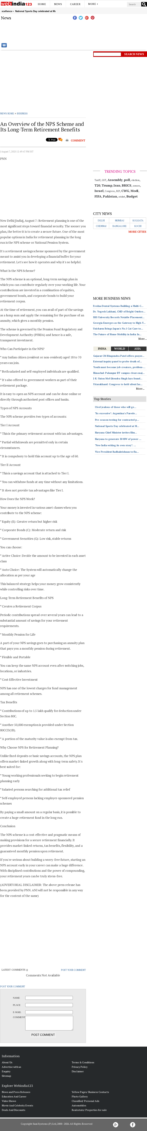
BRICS (127, 185)
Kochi (138, 226)
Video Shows (9, 1101)
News (58, 4)
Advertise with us (11, 1067)
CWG (125, 191)
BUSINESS (22, 113)
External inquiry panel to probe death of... (117, 361)
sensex (136, 185)
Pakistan (110, 196)
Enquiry (6, 1071)
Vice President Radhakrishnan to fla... (117, 451)
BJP (118, 191)
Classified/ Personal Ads (85, 1101)
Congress (110, 191)
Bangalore (119, 226)
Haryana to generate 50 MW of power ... (118, 439)
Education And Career (14, 1096)
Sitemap (6, 1075)
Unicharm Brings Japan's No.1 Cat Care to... (118, 328)
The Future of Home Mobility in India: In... (117, 334)
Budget (131, 196)
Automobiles (79, 1105)
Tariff (97, 180)
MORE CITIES (137, 231)
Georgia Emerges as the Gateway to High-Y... (119, 322)
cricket (121, 196)
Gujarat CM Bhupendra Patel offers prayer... (118, 355)
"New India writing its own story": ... (115, 445)
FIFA (98, 196)
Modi (135, 191)
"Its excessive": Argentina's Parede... (116, 413)
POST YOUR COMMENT (73, 970)
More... (142, 338)
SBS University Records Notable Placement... (118, 317)
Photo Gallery (80, 1096)
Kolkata (137, 220)
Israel (98, 191)
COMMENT (78, 140)
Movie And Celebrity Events (17, 1105)
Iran (116, 185)
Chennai (101, 226)
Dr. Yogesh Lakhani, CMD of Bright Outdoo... (119, 311)
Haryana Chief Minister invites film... (116, 432)
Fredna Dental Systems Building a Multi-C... (118, 306)
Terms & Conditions (83, 1062)
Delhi (101, 220)
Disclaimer (78, 1071)
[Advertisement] (91, 31)
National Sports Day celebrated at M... (117, 426)
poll (127, 180)
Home (42, 4)
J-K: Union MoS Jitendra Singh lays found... (117, 378)
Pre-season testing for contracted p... (117, 419)
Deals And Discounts (13, 1110)
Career (75, 4)
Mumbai (119, 220)
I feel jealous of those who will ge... (115, 407)
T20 (97, 185)
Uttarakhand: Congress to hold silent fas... (118, 384)
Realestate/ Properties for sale (89, 1110)
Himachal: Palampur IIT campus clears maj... (119, 373)
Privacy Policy (79, 1067)
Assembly (115, 180)
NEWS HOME (7, 113)
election (135, 180)
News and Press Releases (16, 1092)
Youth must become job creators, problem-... (119, 367)
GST (104, 180)
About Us (7, 1062)
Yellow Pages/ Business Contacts (90, 1092)
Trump (107, 185)
